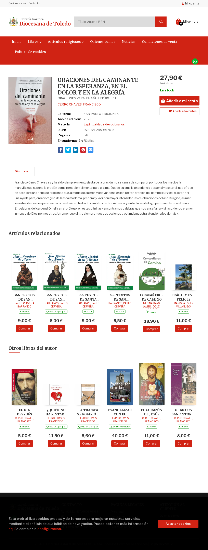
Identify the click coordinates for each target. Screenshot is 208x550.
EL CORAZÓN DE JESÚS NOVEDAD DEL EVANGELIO (152, 412)
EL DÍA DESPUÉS (24, 412)
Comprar (24, 328)
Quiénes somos (17, 3)
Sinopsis (21, 171)
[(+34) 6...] (195, 61)
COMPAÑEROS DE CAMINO (152, 297)
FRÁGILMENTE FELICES (183, 297)
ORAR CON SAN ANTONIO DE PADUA (184, 412)
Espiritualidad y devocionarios (104, 124)
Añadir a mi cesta (181, 101)
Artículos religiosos (65, 42)
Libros (33, 42)
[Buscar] (161, 21)
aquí (12, 529)
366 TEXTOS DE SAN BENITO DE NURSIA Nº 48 (56, 297)
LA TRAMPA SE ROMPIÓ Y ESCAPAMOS (88, 412)
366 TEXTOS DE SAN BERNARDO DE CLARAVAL (120, 297)
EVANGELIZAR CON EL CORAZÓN (120, 412)
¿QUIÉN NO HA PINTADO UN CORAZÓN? (56, 412)
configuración (49, 529)
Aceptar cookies (178, 524)
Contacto (34, 3)
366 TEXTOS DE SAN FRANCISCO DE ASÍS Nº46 (24, 297)
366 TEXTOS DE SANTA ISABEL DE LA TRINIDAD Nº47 (88, 297)
